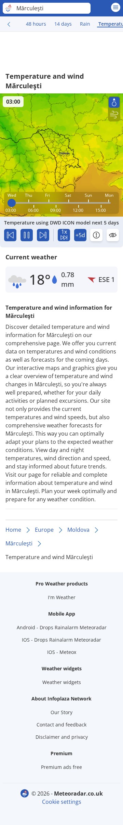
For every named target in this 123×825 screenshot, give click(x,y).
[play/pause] (26, 235)
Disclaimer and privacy (62, 737)
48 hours (36, 24)
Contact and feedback (61, 724)
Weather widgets (61, 682)
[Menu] (115, 7)
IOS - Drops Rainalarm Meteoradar (61, 639)
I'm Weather (62, 597)
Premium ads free (61, 767)
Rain (85, 24)
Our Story (61, 712)
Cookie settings (61, 801)
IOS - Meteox (61, 652)
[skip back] (10, 235)
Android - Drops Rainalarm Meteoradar (62, 627)
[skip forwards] (43, 235)
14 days (63, 24)
